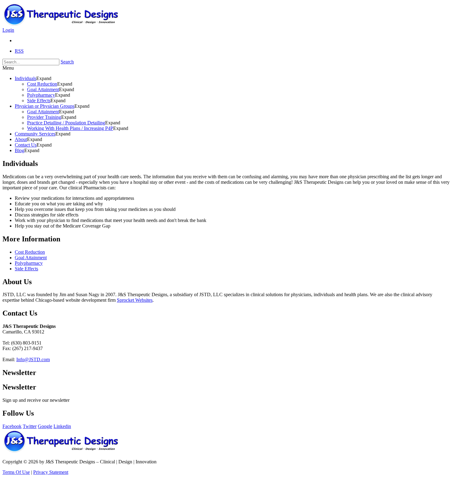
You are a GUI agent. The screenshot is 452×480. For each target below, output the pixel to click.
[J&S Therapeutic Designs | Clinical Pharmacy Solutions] (65, 24)
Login (8, 30)
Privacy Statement (50, 472)
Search (67, 61)
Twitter (30, 426)
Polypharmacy (29, 263)
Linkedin (62, 426)
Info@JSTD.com (33, 359)
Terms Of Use (16, 472)
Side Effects (26, 268)
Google (45, 426)
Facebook (12, 426)
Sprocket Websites (135, 300)
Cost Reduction (30, 252)
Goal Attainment (31, 257)
